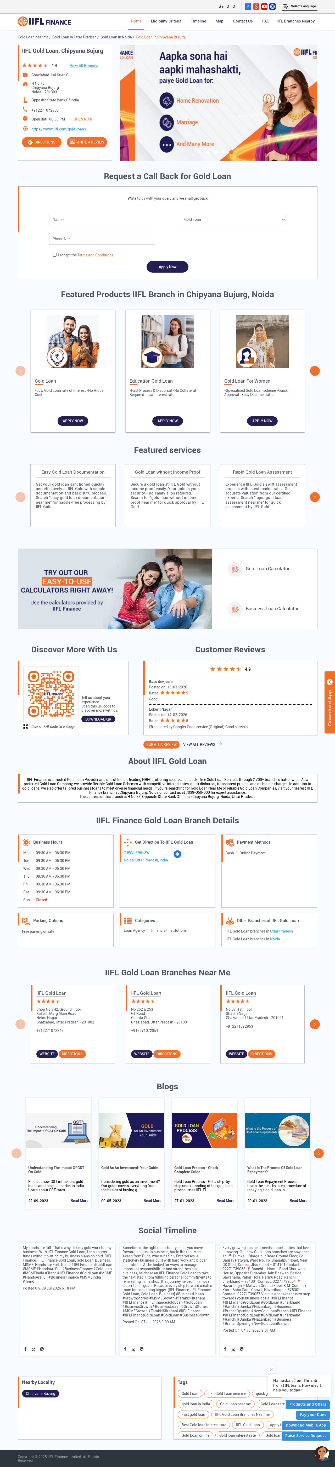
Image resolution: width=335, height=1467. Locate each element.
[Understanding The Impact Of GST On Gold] (58, 1130)
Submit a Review (161, 745)
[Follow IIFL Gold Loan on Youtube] (264, 6)
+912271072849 (50, 1030)
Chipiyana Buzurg (40, 1393)
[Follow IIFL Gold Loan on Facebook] (248, 6)
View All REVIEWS (199, 745)
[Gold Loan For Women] (262, 343)
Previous (20, 371)
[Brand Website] (272, 6)
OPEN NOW (83, 119)
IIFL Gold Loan (51, 993)
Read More (79, 1201)
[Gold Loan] (73, 343)
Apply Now (73, 421)
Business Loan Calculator (272, 608)
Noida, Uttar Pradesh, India (146, 860)
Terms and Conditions (95, 255)
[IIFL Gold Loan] (44, 21)
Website (47, 1054)
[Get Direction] (177, 857)
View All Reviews (84, 66)
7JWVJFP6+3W (136, 853)
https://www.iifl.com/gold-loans (58, 129)
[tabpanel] (218, 102)
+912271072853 (239, 1026)
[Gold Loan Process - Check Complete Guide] (204, 1130)
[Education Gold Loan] (168, 343)
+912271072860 (45, 110)
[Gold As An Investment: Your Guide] (131, 1130)
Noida (275, 939)
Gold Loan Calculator (267, 568)
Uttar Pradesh (281, 931)
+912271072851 (144, 1030)
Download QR (98, 719)
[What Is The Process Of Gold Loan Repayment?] (277, 1130)
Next (315, 371)
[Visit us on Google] (256, 6)
